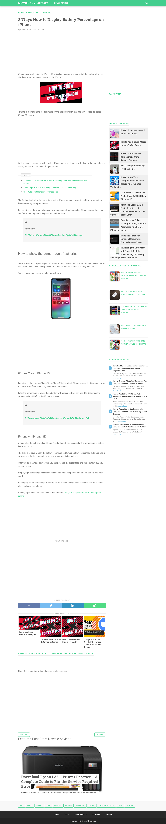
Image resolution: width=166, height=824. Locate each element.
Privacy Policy (80, 814)
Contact (67, 814)
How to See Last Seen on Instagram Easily (72, 640)
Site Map (108, 814)
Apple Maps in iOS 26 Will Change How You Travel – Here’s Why (49, 188)
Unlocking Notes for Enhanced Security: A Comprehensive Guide (130, 239)
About (56, 814)
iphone (29, 806)
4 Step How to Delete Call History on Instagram (50, 640)
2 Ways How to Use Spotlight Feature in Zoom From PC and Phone (92, 643)
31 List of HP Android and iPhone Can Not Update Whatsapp (54, 235)
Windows (57, 806)
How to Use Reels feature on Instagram (27, 633)
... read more (123, 406)
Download (80, 806)
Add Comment (38, 29)
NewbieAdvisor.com (33, 3)
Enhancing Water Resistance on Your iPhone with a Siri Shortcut (134, 310)
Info (21, 806)
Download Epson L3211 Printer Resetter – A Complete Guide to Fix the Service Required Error (59, 781)
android (68, 806)
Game (120, 806)
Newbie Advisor (61, 3)
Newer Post (24, 734)
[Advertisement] (62, 51)
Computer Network (106, 806)
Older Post (100, 734)
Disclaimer (95, 814)
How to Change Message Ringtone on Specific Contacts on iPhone (133, 276)
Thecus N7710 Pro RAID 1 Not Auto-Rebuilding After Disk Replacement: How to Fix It (55, 182)
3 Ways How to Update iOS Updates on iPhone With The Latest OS (57, 418)
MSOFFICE (129, 806)
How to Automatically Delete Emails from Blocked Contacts (130, 156)
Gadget (39, 806)
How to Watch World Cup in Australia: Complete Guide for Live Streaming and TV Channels (130, 411)
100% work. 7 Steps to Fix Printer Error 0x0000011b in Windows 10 (133, 196)
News (48, 806)
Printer (91, 806)
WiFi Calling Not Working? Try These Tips (40, 192)
